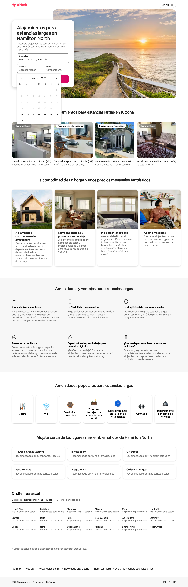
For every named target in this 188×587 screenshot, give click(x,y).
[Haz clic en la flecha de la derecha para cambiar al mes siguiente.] (56, 78)
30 (21, 120)
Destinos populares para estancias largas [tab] (32, 500)
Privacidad (38, 582)
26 (39, 114)
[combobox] (43, 59)
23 (22, 114)
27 (45, 114)
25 (33, 114)
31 (27, 120)
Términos (50, 582)
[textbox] (30, 70)
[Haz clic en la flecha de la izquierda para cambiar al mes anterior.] (22, 78)
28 (50, 114)
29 (56, 114)
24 (27, 114)
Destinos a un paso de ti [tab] (68, 500)
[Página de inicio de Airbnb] (19, 4)
